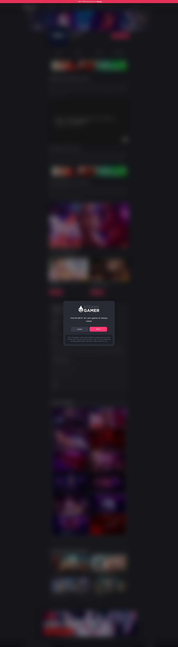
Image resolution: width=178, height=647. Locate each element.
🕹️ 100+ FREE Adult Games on (89, 1)
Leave (79, 329)
